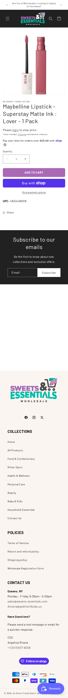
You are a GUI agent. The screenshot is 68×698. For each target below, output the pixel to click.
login (15, 130)
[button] (7, 18)
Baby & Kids (15, 501)
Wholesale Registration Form (26, 568)
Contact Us (15, 518)
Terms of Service (18, 543)
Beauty (12, 492)
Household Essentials (21, 509)
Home (11, 441)
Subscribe (49, 272)
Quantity (7, 151)
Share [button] (10, 212)
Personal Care (16, 484)
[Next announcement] (61, 5)
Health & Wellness (19, 475)
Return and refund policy (23, 551)
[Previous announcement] (7, 5)
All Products (15, 450)
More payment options (34, 192)
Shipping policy (17, 559)
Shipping (22, 134)
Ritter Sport (15, 467)
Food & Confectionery (21, 458)
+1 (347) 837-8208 (19, 647)
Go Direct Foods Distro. (25, 693)
